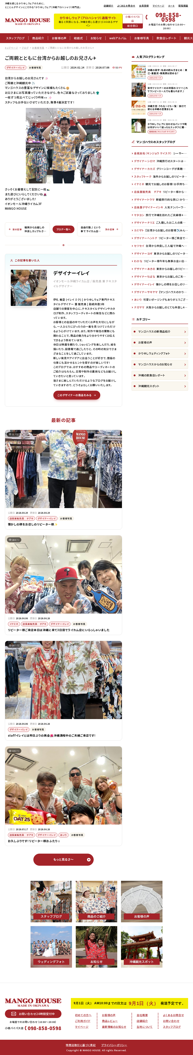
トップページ (11, 47)
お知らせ (96, 38)
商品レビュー (110, 1021)
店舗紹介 (108, 5)
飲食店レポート (166, 38)
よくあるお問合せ (126, 5)
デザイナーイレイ (16, 67)
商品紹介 (38, 38)
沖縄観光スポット (148, 386)
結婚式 (78, 38)
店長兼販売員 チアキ (21, 518)
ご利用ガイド (82, 1021)
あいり (63, 834)
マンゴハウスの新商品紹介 (154, 331)
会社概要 (142, 1015)
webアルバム (118, 38)
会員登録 (144, 5)
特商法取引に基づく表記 (81, 1045)
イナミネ (14, 623)
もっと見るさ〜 (63, 859)
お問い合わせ (171, 1021)
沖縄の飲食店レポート (151, 375)
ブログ (25, 47)
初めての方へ (83, 1015)
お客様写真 (141, 38)
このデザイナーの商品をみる (74, 395)
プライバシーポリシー (114, 1045)
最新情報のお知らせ (114, 1027)
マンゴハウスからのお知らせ (155, 364)
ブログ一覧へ (63, 229)
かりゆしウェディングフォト (154, 353)
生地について (145, 1027)
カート (171, 5)
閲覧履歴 (183, 5)
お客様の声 (59, 38)
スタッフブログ (15, 38)
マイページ (159, 5)
